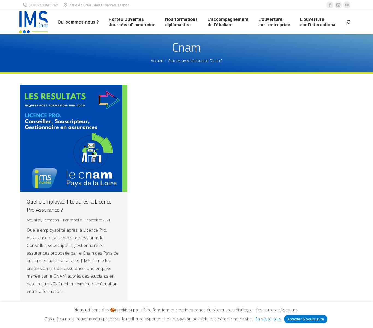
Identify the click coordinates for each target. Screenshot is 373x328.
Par (72, 219)
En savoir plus (268, 318)
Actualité (34, 219)
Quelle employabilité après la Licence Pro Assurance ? (69, 206)
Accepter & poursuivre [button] (305, 319)
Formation (51, 219)
